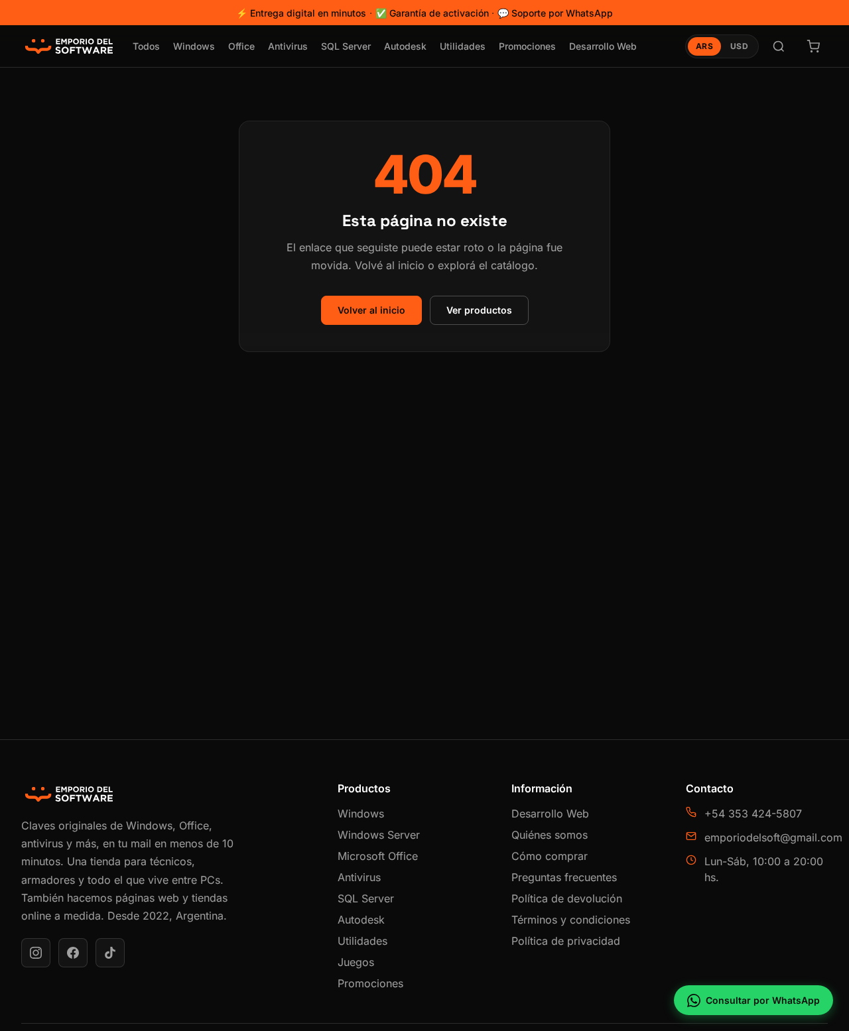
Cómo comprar (549, 856)
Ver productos (479, 310)
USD (739, 46)
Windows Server (379, 834)
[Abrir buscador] (778, 46)
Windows (194, 46)
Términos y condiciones (570, 919)
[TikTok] (110, 952)
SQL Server (346, 46)
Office (241, 46)
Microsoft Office (378, 856)
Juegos (356, 962)
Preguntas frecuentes (564, 877)
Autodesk (405, 46)
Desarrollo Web (603, 46)
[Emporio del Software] (163, 794)
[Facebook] (73, 952)
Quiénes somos (549, 834)
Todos (146, 46)
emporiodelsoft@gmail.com (773, 837)
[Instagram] (35, 952)
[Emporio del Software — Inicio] (69, 46)
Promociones (527, 46)
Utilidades (463, 46)
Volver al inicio (371, 310)
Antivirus (288, 46)
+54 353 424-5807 (753, 813)
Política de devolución (566, 898)
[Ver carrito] (813, 46)
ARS (704, 46)
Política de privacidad (565, 940)
